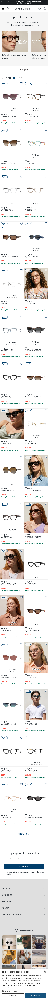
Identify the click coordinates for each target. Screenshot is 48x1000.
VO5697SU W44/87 (33, 816)
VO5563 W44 (31, 770)
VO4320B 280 (31, 442)
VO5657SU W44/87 (33, 489)
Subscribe (24, 866)
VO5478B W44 (7, 396)
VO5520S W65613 (9, 162)
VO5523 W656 (7, 536)
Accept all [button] (35, 996)
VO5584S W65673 (33, 536)
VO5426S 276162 (8, 115)
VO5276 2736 (31, 676)
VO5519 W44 (6, 770)
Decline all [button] (12, 996)
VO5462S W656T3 (33, 349)
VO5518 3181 (30, 209)
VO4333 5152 (6, 816)
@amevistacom (26, 930)
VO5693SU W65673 (9, 255)
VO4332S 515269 (8, 676)
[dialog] (24, 984)
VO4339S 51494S (8, 723)
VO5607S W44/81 (8, 442)
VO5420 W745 (7, 209)
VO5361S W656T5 (9, 489)
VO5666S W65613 (33, 396)
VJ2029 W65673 (32, 629)
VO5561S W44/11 (8, 583)
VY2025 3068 (31, 723)
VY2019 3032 (31, 162)
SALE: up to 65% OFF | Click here (24, 3)
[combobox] (45, 971)
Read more (11, 988)
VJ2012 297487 (31, 255)
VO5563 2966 (7, 349)
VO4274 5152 (6, 629)
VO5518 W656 (31, 115)
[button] (22, 991)
